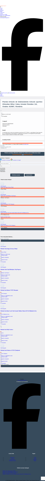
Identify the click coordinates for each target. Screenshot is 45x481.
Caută (1, 9)
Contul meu (2, 12)
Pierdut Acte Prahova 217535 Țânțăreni (8, 225)
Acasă (1, 8)
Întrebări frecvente (12, 460)
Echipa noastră (12, 459)
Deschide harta (25, 144)
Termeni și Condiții (3, 14)
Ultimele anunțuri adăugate (23, 467)
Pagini (1, 11)
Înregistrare (7, 158)
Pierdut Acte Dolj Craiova (5, 216)
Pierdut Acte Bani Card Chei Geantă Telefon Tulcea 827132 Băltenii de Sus (15, 212)
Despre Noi (12, 457)
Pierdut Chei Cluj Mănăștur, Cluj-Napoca (8, 195)
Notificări (2, 10)
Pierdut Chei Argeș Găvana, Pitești (7, 187)
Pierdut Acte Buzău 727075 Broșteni (7, 204)
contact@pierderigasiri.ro (4, 17)
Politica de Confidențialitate (5, 15)
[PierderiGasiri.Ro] (4, 92)
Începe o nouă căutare (5, 239)
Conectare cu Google (17, 160)
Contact (1, 13)
